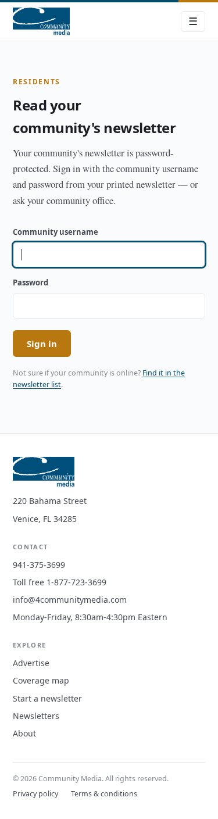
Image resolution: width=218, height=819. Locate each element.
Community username (55, 232)
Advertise (31, 662)
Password (30, 282)
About (24, 733)
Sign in (42, 343)
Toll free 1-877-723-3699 (59, 582)
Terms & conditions (104, 794)
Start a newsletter (47, 698)
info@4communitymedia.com (70, 599)
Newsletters (36, 715)
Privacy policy (35, 794)
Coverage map (41, 680)
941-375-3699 (39, 564)
